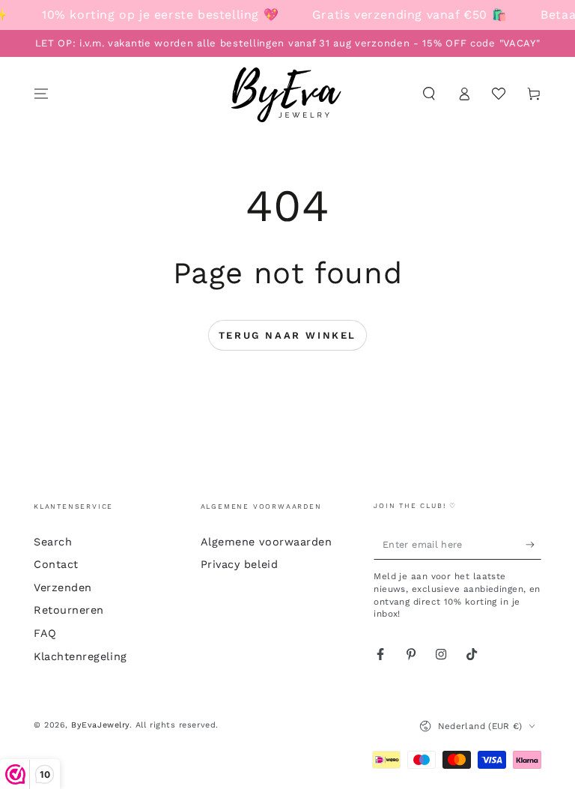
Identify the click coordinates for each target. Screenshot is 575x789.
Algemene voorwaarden (266, 542)
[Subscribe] (533, 545)
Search (53, 542)
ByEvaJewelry (100, 725)
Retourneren (69, 610)
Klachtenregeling (80, 656)
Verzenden (63, 587)
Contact (56, 564)
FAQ (45, 633)
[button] (428, 94)
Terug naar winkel (287, 335)
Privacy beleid (240, 564)
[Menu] (41, 94)
